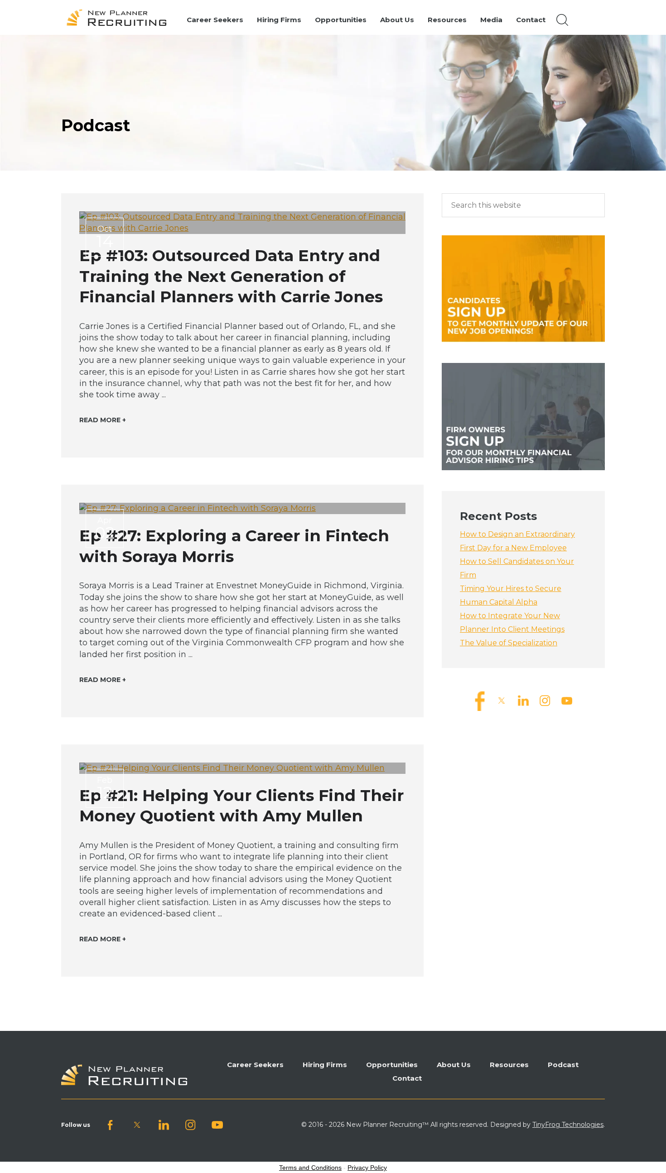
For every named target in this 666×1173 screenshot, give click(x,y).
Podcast (563, 1064)
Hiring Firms (325, 1064)
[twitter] (502, 700)
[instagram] (545, 700)
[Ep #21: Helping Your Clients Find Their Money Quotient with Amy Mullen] (242, 768)
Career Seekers (255, 1064)
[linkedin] (523, 700)
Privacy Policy (367, 1167)
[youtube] (567, 700)
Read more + (102, 420)
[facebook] (480, 700)
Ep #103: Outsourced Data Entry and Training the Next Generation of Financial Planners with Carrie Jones (231, 276)
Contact (407, 1078)
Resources (509, 1064)
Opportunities (392, 1064)
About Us (454, 1064)
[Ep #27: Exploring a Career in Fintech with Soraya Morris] (242, 508)
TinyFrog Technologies (567, 1125)
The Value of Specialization (508, 643)
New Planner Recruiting (120, 17)
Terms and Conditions (310, 1167)
